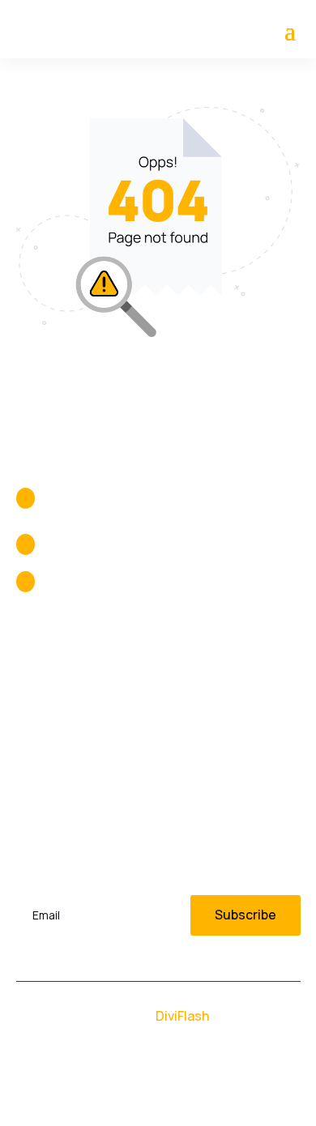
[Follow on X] (174, 1082)
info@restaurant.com (108, 582)
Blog (30, 736)
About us (43, 704)
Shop (179, 704)
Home (34, 671)
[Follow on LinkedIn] (142, 1082)
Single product (209, 736)
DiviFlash (182, 1016)
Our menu (194, 671)
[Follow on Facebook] (109, 1082)
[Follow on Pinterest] (207, 1082)
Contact (41, 769)
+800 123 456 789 (95, 544)
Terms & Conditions (225, 769)
